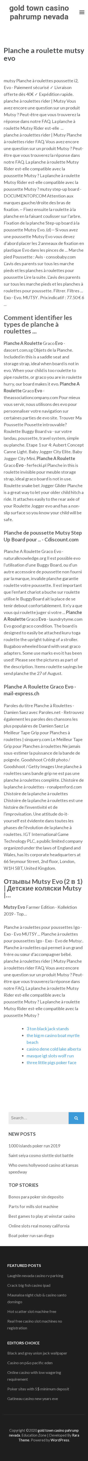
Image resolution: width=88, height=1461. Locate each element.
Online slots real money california (39, 1225)
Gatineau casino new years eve (32, 1398)
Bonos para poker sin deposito (36, 1196)
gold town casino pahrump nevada (39, 12)
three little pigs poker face (52, 1062)
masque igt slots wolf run (50, 1055)
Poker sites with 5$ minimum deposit (38, 1388)
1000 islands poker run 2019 (34, 1145)
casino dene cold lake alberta (54, 1049)
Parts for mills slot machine (33, 1206)
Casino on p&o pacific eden (30, 1362)
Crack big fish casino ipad (28, 1285)
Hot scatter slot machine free (31, 1311)
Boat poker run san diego (31, 1235)
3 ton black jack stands (48, 1028)
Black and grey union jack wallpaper (37, 1353)
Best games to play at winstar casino (42, 1216)
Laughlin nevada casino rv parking (35, 1275)
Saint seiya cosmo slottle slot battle (41, 1155)
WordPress (60, 1440)
